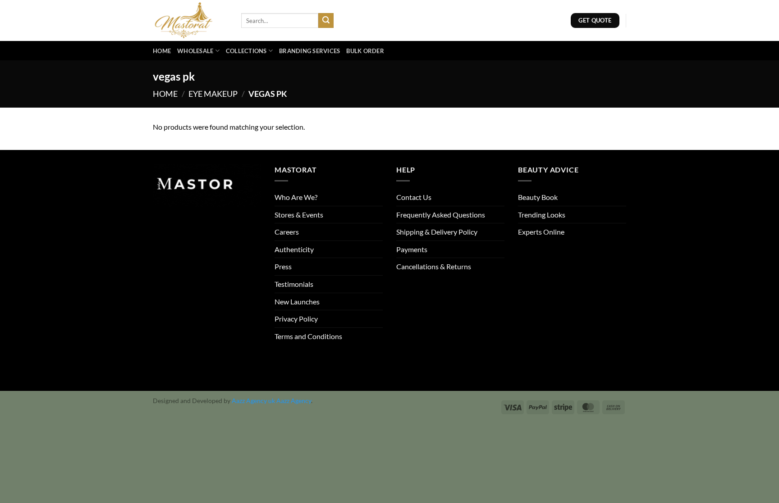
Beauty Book (538, 197)
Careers (287, 231)
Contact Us (413, 197)
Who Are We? (296, 197)
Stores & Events (299, 214)
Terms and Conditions (308, 336)
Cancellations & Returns (433, 266)
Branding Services (309, 50)
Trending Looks (541, 214)
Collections (246, 50)
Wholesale (195, 50)
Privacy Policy (296, 318)
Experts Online (541, 231)
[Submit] (326, 20)
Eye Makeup (213, 94)
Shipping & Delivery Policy (436, 231)
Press (283, 266)
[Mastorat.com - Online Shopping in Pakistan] (190, 20)
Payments (411, 249)
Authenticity (294, 249)
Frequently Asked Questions (440, 214)
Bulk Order (365, 50)
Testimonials (294, 284)
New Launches (297, 301)
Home (162, 50)
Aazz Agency (293, 400)
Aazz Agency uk (253, 400)
